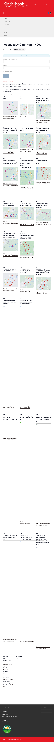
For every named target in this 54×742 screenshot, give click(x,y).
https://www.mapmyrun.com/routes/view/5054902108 (10, 184)
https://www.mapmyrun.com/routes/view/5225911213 (43, 183)
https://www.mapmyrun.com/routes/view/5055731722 (27, 188)
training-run (5, 669)
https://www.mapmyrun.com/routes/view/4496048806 (43, 292)
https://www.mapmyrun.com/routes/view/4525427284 (27, 290)
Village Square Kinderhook (8, 679)
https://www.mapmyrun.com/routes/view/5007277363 (27, 642)
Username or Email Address (10, 59)
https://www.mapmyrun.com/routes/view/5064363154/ (43, 224)
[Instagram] (50, 13)
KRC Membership (45, 717)
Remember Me (8, 71)
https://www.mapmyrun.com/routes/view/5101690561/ (43, 647)
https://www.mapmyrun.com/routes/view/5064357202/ (10, 255)
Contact (43, 714)
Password (5, 65)
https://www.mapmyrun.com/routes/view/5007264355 (10, 222)
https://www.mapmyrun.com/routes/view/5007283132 (10, 640)
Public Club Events (45, 720)
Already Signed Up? (8, 81)
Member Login (9, 13)
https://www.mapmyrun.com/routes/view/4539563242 (27, 258)
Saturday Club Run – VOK (11, 696)
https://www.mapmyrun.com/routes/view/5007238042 (27, 223)
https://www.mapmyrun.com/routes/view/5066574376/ (10, 152)
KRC (17, 658)
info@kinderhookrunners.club (9, 716)
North (21, 116)
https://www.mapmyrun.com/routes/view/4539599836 (43, 524)
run (4, 673)
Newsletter (43, 711)
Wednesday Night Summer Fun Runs (40, 696)
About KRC (43, 708)
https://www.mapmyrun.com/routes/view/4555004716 (27, 522)
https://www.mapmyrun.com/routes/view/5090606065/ (10, 439)
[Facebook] (48, 13)
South (24, 116)
